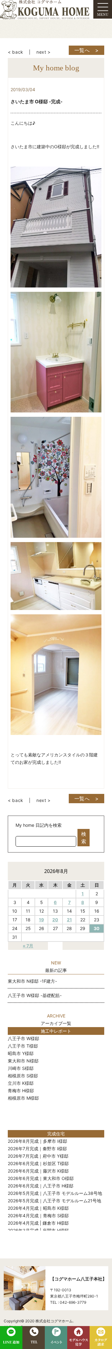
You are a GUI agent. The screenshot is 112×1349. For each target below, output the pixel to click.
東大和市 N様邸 (23, 1060)
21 (69, 919)
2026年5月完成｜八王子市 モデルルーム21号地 (54, 1200)
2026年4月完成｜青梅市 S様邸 (38, 1215)
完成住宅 (56, 1133)
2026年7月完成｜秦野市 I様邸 (37, 1148)
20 (55, 919)
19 (41, 919)
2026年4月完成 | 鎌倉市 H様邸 (38, 1223)
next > (43, 52)
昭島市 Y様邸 (21, 1053)
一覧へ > (86, 50)
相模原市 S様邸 (23, 1075)
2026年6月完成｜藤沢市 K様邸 (38, 1170)
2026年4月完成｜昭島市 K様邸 (38, 1208)
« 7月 (28, 945)
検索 (83, 837)
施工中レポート (56, 1031)
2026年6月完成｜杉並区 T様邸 (38, 1163)
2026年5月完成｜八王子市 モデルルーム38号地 (55, 1193)
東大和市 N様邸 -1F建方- (32, 981)
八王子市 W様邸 (23, 1038)
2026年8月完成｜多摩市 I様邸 (37, 1141)
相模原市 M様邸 (23, 1098)
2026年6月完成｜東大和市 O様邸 (41, 1178)
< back (15, 52)
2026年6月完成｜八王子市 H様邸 (40, 1185)
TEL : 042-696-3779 (68, 1302)
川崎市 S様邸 (21, 1068)
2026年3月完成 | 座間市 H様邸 (38, 1230)
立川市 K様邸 (21, 1083)
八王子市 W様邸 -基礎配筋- (35, 995)
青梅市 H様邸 (21, 1090)
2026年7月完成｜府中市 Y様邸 (38, 1156)
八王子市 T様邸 (23, 1045)
